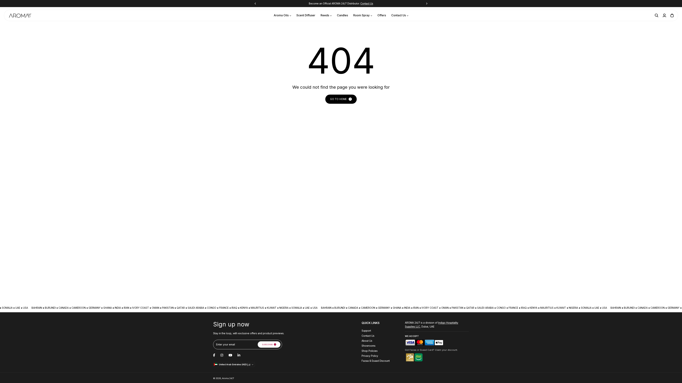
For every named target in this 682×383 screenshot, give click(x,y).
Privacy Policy (370, 355)
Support (366, 330)
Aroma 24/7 (228, 378)
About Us (367, 340)
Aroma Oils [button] (281, 15)
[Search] (656, 15)
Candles (342, 15)
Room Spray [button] (361, 15)
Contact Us (366, 3)
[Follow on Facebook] (214, 355)
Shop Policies (370, 350)
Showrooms (368, 345)
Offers (381, 15)
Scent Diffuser (305, 15)
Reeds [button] (325, 15)
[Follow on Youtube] (230, 355)
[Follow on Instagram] (221, 355)
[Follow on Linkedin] (238, 355)
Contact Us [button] (398, 15)
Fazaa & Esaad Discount (376, 360)
